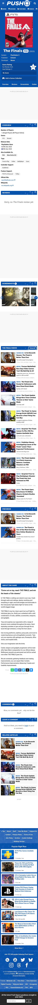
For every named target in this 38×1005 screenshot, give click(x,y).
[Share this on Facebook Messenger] (31, 670)
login (26, 725)
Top (3, 831)
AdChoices (21, 974)
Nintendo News (18, 984)
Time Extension (31, 981)
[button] (36, 297)
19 (13, 375)
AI (35, 378)
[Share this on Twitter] (23, 670)
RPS (31, 987)
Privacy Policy (17, 835)
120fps (17, 174)
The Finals (15, 50)
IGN (26, 984)
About (9, 831)
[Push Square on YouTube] (15, 960)
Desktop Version (19, 841)
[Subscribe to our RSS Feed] (7, 960)
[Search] (35, 3)
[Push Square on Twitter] (22, 960)
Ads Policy (9, 838)
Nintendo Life (11, 981)
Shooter (9, 138)
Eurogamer (33, 984)
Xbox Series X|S (11, 155)
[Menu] (3, 3)
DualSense (5, 168)
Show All (32, 348)
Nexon (13, 60)
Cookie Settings (27, 838)
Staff (14, 831)
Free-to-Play (5, 161)
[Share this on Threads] (27, 670)
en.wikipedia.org (6, 185)
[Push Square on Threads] (19, 965)
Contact (8, 835)
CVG (26, 987)
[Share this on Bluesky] (16, 670)
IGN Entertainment (29, 972)
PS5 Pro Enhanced (7, 174)
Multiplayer (20, 161)
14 (13, 361)
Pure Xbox (21, 981)
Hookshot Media (12, 972)
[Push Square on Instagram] (11, 965)
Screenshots (24, 84)
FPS (3, 138)
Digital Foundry (6, 984)
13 (13, 498)
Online (13, 161)
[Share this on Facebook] (19, 670)
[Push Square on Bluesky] (30, 960)
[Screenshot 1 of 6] (16, 296)
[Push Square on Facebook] (26, 965)
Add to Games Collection (13, 78)
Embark (13, 58)
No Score (6, 73)
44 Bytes (12, 974)
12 (13, 437)
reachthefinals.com (7, 180)
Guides (34, 84)
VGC (7, 987)
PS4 (3, 155)
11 (13, 404)
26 (13, 536)
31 (13, 451)
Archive (17, 838)
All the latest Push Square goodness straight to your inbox (19, 996)
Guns (27, 161)
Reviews (14, 84)
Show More (19, 948)
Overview (5, 84)
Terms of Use (28, 835)
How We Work (22, 831)
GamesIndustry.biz (17, 987)
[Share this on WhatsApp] (12, 670)
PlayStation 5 (15, 55)
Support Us (33, 831)
